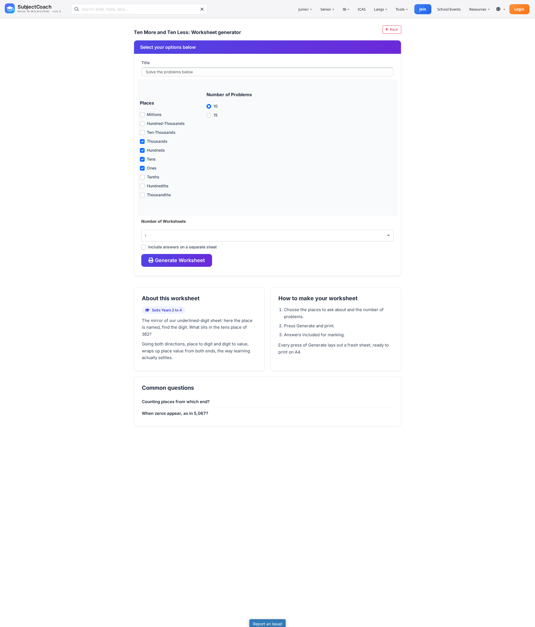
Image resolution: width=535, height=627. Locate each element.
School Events (449, 9)
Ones (152, 168)
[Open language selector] (500, 9)
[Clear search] (202, 9)
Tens (151, 159)
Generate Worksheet (180, 260)
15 (215, 115)
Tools (400, 9)
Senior (325, 9)
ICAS (361, 9)
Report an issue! (267, 623)
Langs (379, 9)
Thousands (157, 141)
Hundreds (156, 150)
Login (519, 9)
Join (422, 9)
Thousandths (159, 194)
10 (215, 106)
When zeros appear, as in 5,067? (175, 413)
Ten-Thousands (161, 132)
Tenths (153, 177)
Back (393, 29)
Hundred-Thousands (166, 123)
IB (344, 9)
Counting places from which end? (176, 401)
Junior (303, 9)
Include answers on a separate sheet (182, 246)
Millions (154, 114)
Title (145, 62)
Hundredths (158, 185)
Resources (478, 9)
